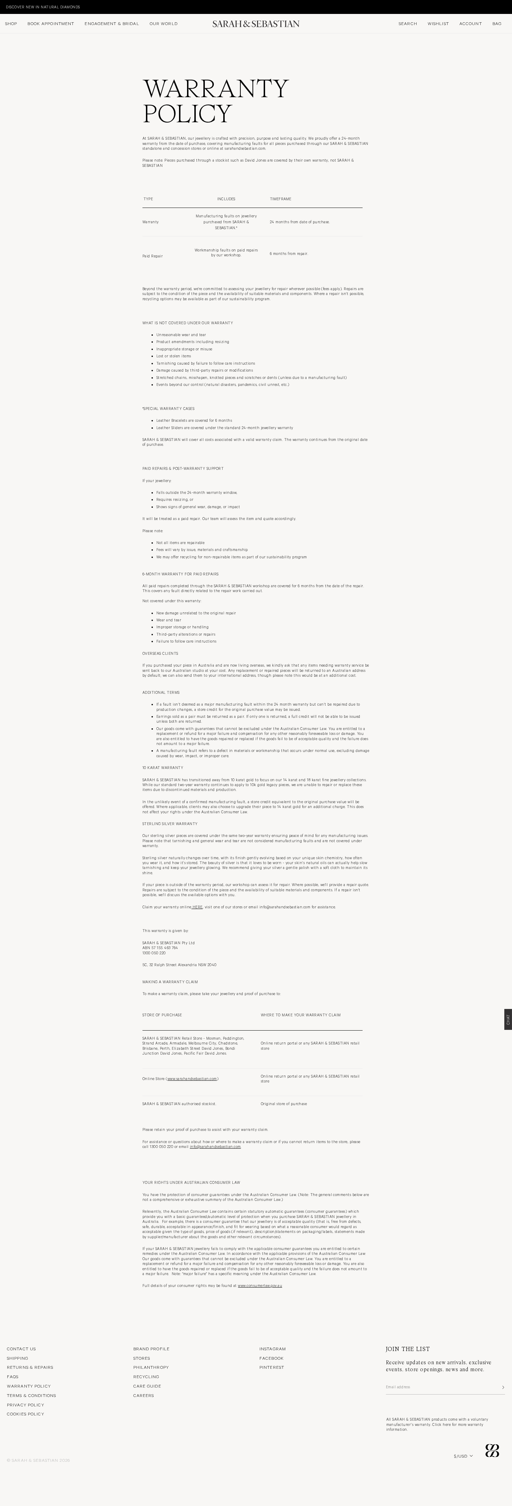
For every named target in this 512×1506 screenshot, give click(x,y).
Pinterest (271, 1367)
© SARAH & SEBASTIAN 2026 (38, 1460)
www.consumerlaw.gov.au (260, 1285)
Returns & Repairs (30, 1367)
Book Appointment (51, 23)
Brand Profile (151, 1348)
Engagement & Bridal (112, 23)
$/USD (460, 1456)
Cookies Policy (25, 1413)
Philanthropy (151, 1367)
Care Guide (147, 1386)
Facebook (271, 1358)
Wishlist (438, 23)
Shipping (17, 1358)
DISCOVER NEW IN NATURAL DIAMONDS (40, 7)
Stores (141, 1358)
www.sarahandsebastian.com (192, 1078)
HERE (196, 907)
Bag (497, 23)
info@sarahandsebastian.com (215, 1146)
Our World (164, 23)
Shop (11, 23)
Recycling (146, 1376)
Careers (143, 1395)
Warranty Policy (29, 1386)
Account (470, 23)
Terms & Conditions (31, 1395)
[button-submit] (502, 1387)
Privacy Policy (25, 1404)
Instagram (272, 1348)
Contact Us (21, 1348)
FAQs (12, 1376)
